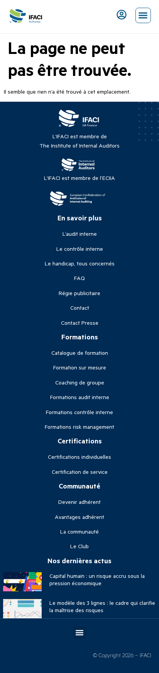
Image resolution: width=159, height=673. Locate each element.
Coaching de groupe (79, 382)
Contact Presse (79, 322)
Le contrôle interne (79, 248)
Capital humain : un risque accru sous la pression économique (97, 579)
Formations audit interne (79, 397)
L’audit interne (80, 233)
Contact (79, 307)
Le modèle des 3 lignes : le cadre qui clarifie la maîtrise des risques (102, 606)
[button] (143, 15)
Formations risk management (79, 426)
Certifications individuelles (79, 456)
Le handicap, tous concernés (80, 263)
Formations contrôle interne (79, 412)
